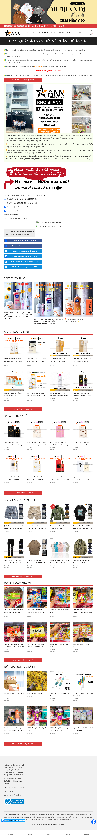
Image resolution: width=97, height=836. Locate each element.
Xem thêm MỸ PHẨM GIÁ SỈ (23, 409)
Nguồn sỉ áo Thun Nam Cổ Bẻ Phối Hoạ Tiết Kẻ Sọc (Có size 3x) (60, 563)
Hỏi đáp (61, 33)
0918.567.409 (11, 26)
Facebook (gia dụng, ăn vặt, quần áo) (25, 240)
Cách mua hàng (88, 26)
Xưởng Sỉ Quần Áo (53, 824)
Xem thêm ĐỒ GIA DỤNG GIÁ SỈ (23, 744)
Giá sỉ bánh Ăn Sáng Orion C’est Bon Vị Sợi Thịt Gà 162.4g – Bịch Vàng (35, 646)
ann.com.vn (14, 215)
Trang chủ (26, 33)
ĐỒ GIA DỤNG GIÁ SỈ (19, 666)
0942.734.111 (32, 203)
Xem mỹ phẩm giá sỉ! (37, 147)
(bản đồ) (62, 26)
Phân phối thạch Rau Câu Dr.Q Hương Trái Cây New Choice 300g (83, 612)
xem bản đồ (44, 195)
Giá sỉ (53, 33)
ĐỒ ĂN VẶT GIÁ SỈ (17, 583)
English (78, 33)
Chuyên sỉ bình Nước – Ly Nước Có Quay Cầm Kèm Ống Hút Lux (14, 730)
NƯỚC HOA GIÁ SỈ (18, 415)
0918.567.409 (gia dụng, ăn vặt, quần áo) (25, 251)
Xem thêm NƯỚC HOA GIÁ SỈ (23, 493)
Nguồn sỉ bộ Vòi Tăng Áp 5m (36, 693)
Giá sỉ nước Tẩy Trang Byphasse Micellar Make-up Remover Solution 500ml (59, 395)
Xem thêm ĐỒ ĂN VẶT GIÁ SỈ (23, 660)
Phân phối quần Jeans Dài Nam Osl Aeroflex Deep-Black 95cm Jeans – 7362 (13, 563)
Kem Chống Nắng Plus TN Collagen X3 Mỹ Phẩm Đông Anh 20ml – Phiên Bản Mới (13, 361)
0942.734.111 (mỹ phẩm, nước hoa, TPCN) (24, 267)
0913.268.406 (22, 26)
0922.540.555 (22, 203)
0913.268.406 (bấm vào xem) (14, 820)
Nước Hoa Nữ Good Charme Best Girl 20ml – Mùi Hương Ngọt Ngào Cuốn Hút (59, 444)
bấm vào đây (25, 207)
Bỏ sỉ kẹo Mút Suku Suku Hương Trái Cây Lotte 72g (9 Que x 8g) (36, 612)
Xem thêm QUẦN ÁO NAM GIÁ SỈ (23, 576)
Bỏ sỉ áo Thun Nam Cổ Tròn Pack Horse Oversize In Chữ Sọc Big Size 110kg (82, 528)
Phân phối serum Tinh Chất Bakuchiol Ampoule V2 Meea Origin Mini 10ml (82, 395)
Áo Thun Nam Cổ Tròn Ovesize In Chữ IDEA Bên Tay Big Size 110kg (37, 563)
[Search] (91, 31)
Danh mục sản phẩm (40, 33)
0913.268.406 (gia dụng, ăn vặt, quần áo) (25, 256)
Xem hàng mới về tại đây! (40, 141)
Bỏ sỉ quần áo (76, 26)
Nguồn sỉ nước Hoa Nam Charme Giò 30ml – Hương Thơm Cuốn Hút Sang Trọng (82, 479)
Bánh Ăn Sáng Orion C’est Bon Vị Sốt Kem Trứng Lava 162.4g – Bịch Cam (14, 646)
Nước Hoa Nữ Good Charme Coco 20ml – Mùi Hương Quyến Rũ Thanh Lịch (13, 479)
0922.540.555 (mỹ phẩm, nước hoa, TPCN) (24, 261)
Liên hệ (69, 33)
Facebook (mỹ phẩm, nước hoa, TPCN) (24, 245)
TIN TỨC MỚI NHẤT (14, 278)
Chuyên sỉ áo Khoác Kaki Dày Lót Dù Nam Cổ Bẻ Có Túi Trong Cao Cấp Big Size (59, 528)
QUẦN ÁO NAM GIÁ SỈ (20, 499)
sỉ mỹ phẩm (38, 66)
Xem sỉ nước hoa (44, 153)
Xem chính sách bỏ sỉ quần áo (23, 80)
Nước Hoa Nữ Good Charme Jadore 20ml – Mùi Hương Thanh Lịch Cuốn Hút (36, 479)
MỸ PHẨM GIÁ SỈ (16, 332)
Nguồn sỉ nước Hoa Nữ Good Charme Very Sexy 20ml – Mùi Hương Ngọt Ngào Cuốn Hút (37, 444)
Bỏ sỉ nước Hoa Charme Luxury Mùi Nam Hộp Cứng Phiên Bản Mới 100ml (13, 444)
